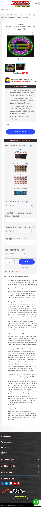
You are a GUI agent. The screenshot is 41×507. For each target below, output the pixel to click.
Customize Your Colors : (16, 202)
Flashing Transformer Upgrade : (20, 227)
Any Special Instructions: (16, 238)
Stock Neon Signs (13, 15)
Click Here (15, 295)
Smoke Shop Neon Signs (29, 15)
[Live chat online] (36, 502)
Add (26, 262)
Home (3, 15)
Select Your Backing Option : (18, 146)
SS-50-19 (20, 24)
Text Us (6, 452)
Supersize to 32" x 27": (15, 250)
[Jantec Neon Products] (20, 3)
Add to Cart (20, 132)
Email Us (6, 447)
